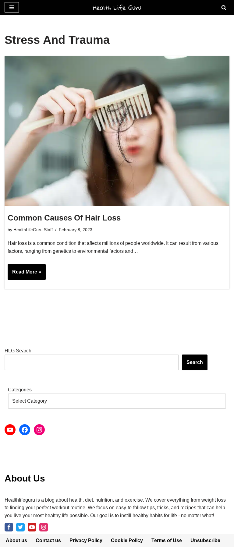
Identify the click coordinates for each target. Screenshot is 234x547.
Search (194, 362)
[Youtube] (32, 527)
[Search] (223, 7)
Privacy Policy (85, 540)
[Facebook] (24, 429)
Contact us (48, 540)
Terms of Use (166, 540)
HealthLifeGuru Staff (33, 229)
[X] (20, 527)
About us (16, 540)
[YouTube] (10, 429)
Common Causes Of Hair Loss (64, 217)
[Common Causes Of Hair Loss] (117, 131)
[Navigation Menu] (12, 7)
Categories (20, 389)
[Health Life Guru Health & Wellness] (117, 7)
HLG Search (18, 350)
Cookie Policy (127, 540)
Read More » (24, 274)
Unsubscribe (205, 540)
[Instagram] (39, 429)
